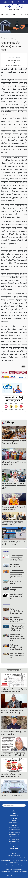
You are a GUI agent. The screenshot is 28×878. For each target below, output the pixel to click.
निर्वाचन (14, 821)
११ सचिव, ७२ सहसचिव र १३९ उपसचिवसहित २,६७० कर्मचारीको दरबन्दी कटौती (17, 558)
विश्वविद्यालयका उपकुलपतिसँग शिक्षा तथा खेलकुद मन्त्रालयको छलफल (14, 442)
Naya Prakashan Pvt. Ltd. (14, 856)
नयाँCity (14, 811)
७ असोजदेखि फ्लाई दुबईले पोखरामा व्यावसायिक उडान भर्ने (12, 523)
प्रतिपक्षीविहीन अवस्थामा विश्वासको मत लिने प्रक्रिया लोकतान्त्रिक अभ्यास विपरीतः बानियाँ (14, 485)
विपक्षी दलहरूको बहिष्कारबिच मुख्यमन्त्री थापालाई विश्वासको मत (13, 508)
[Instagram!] (23, 2)
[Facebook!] (17, 2)
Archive (14, 853)
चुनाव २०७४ (14, 825)
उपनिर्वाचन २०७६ (14, 816)
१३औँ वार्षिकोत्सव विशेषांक (14, 830)
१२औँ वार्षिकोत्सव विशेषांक (14, 832)
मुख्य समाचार (5, 15)
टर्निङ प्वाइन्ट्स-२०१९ (14, 844)
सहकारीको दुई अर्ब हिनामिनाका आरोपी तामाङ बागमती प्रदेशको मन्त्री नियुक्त (12, 711)
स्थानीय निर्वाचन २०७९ (14, 823)
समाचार (20, 15)
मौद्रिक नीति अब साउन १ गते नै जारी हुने (17, 583)
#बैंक (23, 366)
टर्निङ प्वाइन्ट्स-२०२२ (14, 837)
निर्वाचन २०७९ (14, 818)
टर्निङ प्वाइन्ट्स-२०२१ (14, 839)
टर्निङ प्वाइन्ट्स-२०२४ (14, 835)
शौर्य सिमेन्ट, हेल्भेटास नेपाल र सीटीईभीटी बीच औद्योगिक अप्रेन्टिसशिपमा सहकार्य (17, 628)
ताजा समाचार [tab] (6, 605)
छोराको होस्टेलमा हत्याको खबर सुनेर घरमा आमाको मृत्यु (16, 596)
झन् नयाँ (14, 814)
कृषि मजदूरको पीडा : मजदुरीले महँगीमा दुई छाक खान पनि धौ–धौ (14, 463)
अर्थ (4, 38)
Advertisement (14, 849)
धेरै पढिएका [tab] (6, 552)
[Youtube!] (20, 2)
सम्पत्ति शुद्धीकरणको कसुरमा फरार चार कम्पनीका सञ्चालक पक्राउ (13, 543)
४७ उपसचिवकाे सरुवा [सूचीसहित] (16, 589)
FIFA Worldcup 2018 (14, 828)
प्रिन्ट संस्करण (11, 38)
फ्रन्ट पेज (13, 15)
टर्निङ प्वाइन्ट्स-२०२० (14, 842)
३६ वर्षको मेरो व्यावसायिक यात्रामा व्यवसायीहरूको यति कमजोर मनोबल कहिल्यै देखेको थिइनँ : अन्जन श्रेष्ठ (17, 574)
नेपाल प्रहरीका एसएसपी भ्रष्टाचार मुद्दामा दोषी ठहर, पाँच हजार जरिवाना (13, 733)
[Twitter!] (18, 2)
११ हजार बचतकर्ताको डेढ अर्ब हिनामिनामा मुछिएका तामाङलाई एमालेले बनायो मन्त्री (13, 754)
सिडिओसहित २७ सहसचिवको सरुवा (15, 566)
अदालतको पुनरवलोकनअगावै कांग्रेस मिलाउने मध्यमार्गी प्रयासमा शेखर (11, 775)
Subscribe (14, 851)
